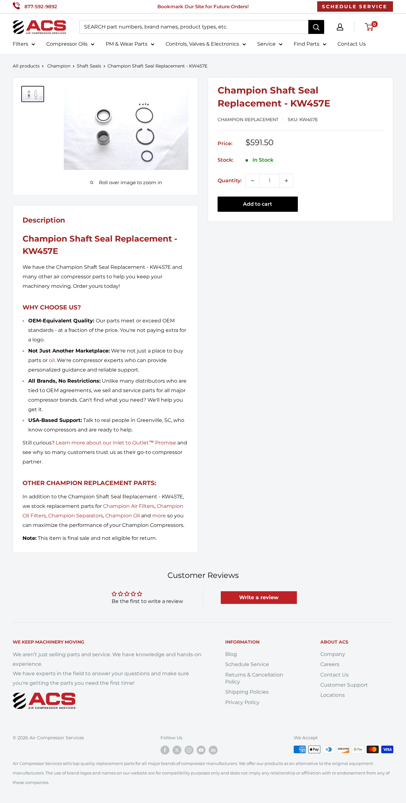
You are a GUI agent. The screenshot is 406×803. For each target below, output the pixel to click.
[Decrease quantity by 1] (252, 180)
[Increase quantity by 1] (286, 180)
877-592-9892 (40, 6)
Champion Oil (122, 516)
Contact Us (351, 44)
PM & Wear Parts (126, 44)
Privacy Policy (242, 702)
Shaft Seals (89, 66)
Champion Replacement (248, 119)
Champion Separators (75, 516)
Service (266, 44)
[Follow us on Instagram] (189, 750)
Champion (58, 66)
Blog (231, 654)
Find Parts (306, 44)
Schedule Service (247, 664)
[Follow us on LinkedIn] (213, 750)
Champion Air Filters (128, 506)
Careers (329, 664)
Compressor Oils (67, 44)
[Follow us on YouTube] (201, 750)
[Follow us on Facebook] (164, 750)
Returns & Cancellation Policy (254, 678)
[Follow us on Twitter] (177, 750)
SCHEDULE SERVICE (354, 6)
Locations (332, 695)
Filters (20, 44)
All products (26, 66)
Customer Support (344, 685)
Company (332, 654)
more (159, 516)
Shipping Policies (247, 692)
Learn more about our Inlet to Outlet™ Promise (116, 443)
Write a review (258, 597)
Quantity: (230, 181)
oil (52, 360)
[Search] (316, 27)
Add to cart (257, 204)
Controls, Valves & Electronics (202, 44)
